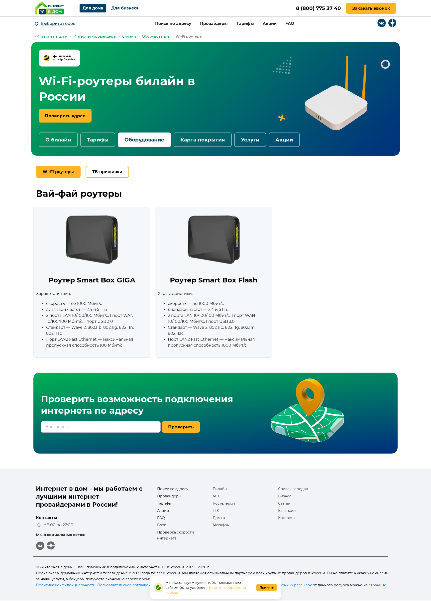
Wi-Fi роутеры (58, 171)
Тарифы (245, 23)
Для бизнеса (125, 8)
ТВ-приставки (107, 171)
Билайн (220, 489)
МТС (216, 496)
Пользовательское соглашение (126, 585)
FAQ (289, 23)
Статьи (284, 503)
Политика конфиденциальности (66, 585)
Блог (161, 525)
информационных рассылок (286, 585)
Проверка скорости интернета (175, 535)
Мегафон (221, 525)
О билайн (58, 140)
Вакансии (287, 510)
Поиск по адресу (173, 23)
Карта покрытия (202, 140)
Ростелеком (224, 503)
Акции (270, 23)
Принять (267, 587)
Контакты (286, 518)
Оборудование (144, 140)
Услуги (250, 140)
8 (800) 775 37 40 (318, 8)
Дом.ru (219, 518)
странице (377, 585)
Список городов (293, 489)
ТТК (216, 510)
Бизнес (284, 496)
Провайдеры (214, 23)
